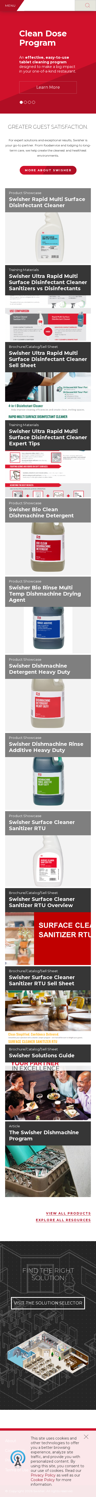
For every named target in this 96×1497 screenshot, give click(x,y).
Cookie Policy (43, 1480)
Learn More (48, 87)
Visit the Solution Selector (48, 1303)
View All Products (68, 1213)
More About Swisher (48, 170)
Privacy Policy (43, 1475)
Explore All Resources (63, 1220)
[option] (48, 62)
